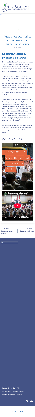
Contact (19, 395)
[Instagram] (27, 401)
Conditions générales (8, 395)
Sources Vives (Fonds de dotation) (13, 391)
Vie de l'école (17, 30)
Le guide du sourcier (8, 388)
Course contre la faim (27, 229)
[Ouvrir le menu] (32, 6)
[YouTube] (31, 401)
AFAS (18, 388)
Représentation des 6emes (7, 230)
